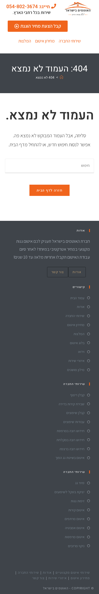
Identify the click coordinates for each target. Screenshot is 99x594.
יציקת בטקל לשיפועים (69, 492)
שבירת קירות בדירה (71, 404)
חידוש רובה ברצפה (71, 449)
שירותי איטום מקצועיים (73, 572)
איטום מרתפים (74, 518)
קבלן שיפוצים (75, 412)
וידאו (81, 351)
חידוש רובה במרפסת (70, 431)
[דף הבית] (61, 77)
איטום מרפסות (74, 537)
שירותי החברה (70, 41)
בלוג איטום (77, 343)
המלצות (24, 41)
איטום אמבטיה (74, 528)
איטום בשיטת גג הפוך (69, 457)
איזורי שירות (76, 360)
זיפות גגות (77, 501)
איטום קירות (76, 510)
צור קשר (57, 272)
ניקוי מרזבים (76, 546)
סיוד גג (79, 483)
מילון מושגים (75, 369)
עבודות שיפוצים (73, 421)
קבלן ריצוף (77, 395)
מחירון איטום (45, 41)
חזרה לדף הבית (49, 190)
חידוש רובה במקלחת (70, 440)
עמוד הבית (77, 298)
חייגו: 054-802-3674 (28, 6)
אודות (77, 272)
